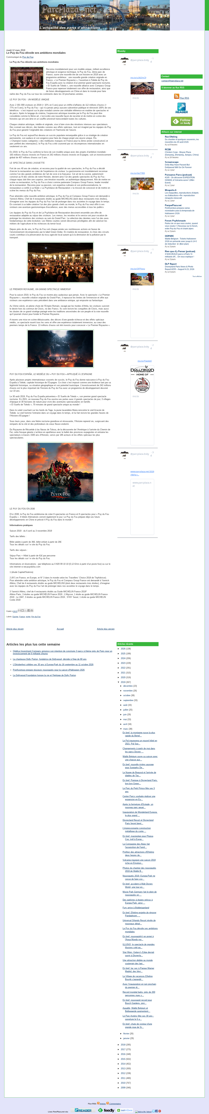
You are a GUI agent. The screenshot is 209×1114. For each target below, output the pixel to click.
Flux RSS (184, 98)
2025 (123, 653)
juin (125, 714)
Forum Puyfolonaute (175, 220)
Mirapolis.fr (171, 190)
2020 (123, 677)
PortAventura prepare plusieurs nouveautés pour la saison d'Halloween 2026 (49, 670)
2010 (123, 1083)
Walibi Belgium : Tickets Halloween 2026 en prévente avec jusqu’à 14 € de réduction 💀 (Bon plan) (181, 241)
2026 (123, 648)
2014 (123, 1064)
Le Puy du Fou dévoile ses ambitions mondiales (36, 52)
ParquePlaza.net (173, 205)
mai (125, 719)
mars (126, 729)
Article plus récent (15, 629)
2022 (123, 668)
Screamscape (171, 162)
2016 (123, 1054)
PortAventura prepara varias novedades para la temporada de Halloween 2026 (179, 210)
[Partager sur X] (25, 610)
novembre (128, 690)
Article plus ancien (105, 629)
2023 (123, 663)
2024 (123, 658)
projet (28, 617)
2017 (123, 1049)
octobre (127, 695)
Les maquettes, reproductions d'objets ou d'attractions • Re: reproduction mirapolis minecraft (182, 195)
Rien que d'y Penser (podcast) (180, 251)
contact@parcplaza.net (172, 81)
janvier (126, 1038)
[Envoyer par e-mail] (19, 610)
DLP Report (171, 264)
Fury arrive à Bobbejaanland (136, 907)
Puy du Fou (27, 57)
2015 (123, 1059)
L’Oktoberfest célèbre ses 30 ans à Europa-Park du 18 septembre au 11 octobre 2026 (53, 664)
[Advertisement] (104, 38)
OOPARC (169, 236)
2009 (123, 1087)
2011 (123, 1078)
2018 (123, 1044)
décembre (128, 686)
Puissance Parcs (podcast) (178, 175)
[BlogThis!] (22, 610)
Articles (103, 1104)
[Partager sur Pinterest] (31, 610)
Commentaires (115, 1104)
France (22, 617)
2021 (123, 672)
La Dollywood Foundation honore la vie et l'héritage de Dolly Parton (44, 675)
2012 (123, 1073)
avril (125, 724)
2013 (123, 1068)
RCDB (168, 149)
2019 (123, 682)
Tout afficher (197, 276)
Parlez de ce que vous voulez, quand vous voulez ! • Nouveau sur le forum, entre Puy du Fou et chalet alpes (181, 226)
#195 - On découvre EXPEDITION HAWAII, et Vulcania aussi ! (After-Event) (180, 180)
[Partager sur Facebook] (28, 610)
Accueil (60, 629)
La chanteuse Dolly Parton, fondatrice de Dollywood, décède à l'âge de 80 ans (50, 659)
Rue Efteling (171, 137)
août (125, 705)
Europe (15, 617)
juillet (126, 710)
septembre (128, 700)
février (126, 1033)
